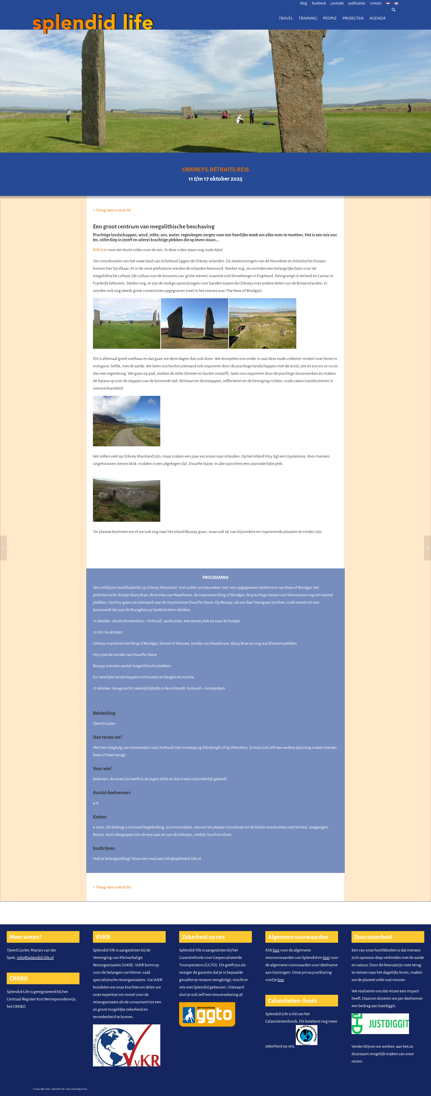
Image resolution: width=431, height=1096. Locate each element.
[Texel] (3, 548)
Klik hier (100, 249)
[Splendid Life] (106, 18)
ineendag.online (79, 1088)
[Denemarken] (427, 548)
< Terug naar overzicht (112, 210)
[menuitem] (304, 3)
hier (276, 950)
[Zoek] (393, 18)
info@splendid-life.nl (35, 957)
